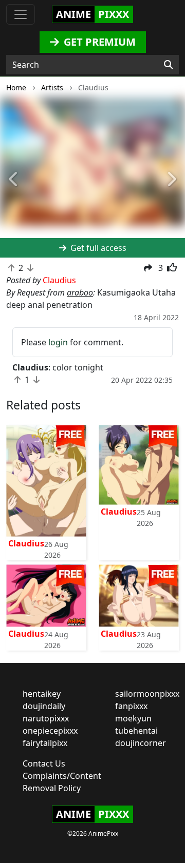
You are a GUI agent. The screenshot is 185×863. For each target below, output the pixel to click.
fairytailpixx (45, 743)
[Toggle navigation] (20, 14)
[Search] (168, 64)
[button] (14, 179)
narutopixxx (46, 718)
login (58, 342)
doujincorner (140, 743)
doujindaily (44, 706)
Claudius (26, 543)
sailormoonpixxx (147, 693)
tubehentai (136, 730)
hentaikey (42, 693)
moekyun (133, 718)
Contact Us (44, 763)
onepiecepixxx (50, 730)
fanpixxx (131, 706)
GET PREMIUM (98, 42)
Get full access (97, 247)
